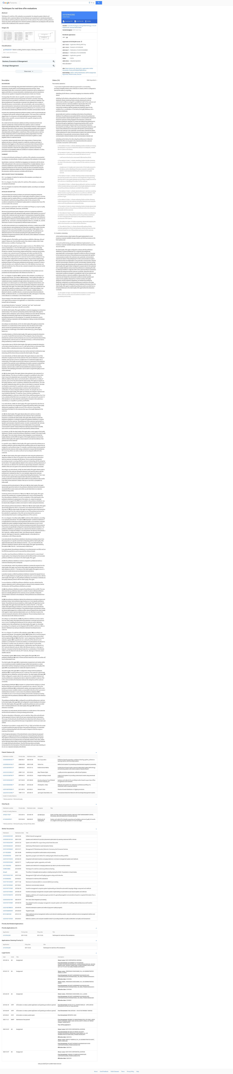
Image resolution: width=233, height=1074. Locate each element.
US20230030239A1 (8, 836)
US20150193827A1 (8, 895)
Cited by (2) (79, 68)
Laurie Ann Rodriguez (73, 25)
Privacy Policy (130, 1071)
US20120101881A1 (8, 772)
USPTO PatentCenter (79, 72)
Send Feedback (104, 1071)
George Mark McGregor (85, 25)
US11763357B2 (7, 865)
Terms (123, 1071)
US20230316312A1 (8, 839)
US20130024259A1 (8, 842)
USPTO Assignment (90, 72)
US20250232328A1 (8, 862)
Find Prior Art (79, 21)
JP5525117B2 (6, 814)
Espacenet (65, 74)
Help (137, 1071)
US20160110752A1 (8, 918)
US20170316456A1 (8, 882)
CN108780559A (7, 855)
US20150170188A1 (8, 903)
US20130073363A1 (8, 789)
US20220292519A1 (8, 899)
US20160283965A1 (8, 910)
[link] (23, 50)
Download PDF (69, 21)
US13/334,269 (6, 935)
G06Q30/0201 (8, 49)
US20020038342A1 (8, 759)
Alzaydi (5, 872)
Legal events (85, 68)
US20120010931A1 (8, 767)
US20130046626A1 (8, 846)
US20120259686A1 (8, 849)
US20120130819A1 (8, 775)
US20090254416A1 (8, 764)
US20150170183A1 (8, 891)
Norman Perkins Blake (75, 27)
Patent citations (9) (70, 68)
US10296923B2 (7, 878)
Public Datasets (115, 1071)
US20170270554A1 (8, 885)
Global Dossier (72, 74)
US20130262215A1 (8, 875)
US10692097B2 (7, 819)
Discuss (79, 74)
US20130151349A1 (8, 792)
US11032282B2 (7, 852)
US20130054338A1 (8, 784)
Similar (89, 21)
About (95, 1071)
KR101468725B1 (7, 914)
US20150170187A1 (8, 859)
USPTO (72, 72)
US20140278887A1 (8, 907)
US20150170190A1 (8, 888)
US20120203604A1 (8, 780)
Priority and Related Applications (77, 70)
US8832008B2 (6, 869)
